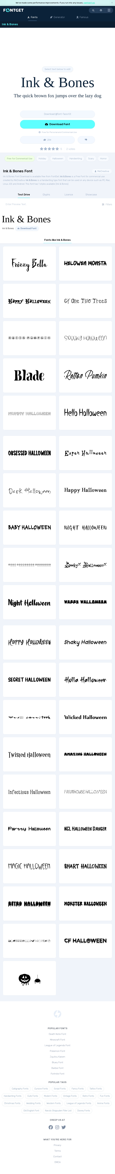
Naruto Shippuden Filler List (58, 1110)
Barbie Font (57, 1068)
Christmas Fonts (12, 1103)
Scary (91, 158)
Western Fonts (54, 1103)
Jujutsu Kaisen (57, 1056)
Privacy (57, 1145)
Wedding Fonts (33, 1103)
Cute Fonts (32, 1096)
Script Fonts (60, 1088)
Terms (57, 1151)
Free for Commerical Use (19, 158)
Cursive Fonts (41, 1088)
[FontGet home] (13, 10)
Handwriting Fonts (12, 1096)
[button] (101, 10)
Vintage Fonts (70, 1096)
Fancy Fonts (78, 1088)
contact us (89, 3)
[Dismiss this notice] (112, 3)
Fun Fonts (105, 1096)
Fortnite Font (57, 1073)
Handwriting (75, 158)
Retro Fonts (88, 1096)
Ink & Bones (65, 176)
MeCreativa (103, 171)
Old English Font (31, 1110)
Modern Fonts (50, 1096)
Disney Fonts (83, 1110)
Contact (57, 1156)
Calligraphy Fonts (20, 1088)
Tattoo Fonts (96, 1088)
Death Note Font (57, 1034)
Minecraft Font (57, 1039)
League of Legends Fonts (79, 1103)
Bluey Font (57, 1062)
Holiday (42, 158)
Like (48, 139)
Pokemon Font (57, 1051)
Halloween (57, 158)
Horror (103, 158)
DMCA (58, 1162)
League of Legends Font (57, 1045)
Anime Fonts (103, 1103)
